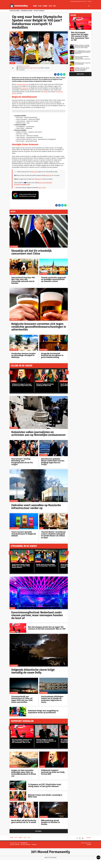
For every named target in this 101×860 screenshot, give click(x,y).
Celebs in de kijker (14, 10)
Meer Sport (84, 74)
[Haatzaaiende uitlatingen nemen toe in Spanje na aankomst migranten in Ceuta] (53, 678)
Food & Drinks (14, 528)
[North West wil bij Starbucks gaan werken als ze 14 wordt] (24, 802)
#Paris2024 (34, 172)
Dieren (12, 273)
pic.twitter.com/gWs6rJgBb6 (22, 184)
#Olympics (48, 175)
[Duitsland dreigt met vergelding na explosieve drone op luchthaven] (18, 707)
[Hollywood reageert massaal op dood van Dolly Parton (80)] (53, 752)
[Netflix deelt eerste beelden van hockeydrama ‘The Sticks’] (46, 550)
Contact (89, 844)
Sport (12, 63)
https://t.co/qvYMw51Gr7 (45, 182)
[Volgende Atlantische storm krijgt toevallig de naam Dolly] (39, 634)
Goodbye (34, 844)
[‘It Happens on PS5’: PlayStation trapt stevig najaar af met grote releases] (18, 781)
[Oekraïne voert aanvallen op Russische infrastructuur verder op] (39, 470)
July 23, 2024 (42, 187)
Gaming (12, 789)
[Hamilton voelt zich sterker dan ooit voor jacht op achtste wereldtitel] (72, 67)
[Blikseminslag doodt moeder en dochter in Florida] (53, 802)
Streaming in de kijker (26, 10)
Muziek (12, 608)
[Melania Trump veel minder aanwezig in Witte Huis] (18, 792)
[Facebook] (77, 837)
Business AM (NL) (15, 844)
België (46, 91)
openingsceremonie (22, 84)
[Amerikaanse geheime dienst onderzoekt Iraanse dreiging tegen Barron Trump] (53, 441)
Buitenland (13, 246)
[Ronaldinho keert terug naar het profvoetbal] (72, 62)
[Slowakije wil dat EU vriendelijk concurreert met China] (39, 215)
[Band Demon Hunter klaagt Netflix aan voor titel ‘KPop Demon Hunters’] (22, 550)
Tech (50, 6)
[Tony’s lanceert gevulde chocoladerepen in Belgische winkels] (24, 514)
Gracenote (25, 88)
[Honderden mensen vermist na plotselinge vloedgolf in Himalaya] (24, 335)
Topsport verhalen (39, 10)
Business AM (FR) (25, 844)
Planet (45, 6)
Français (89, 1)
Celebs (42, 766)
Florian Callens (25, 66)
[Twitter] (80, 837)
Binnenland (13, 319)
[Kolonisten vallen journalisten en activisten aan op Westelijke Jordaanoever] (39, 397)
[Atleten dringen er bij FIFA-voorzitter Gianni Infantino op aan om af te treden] (46, 725)
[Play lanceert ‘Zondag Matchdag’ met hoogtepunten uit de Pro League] (24, 441)
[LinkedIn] (82, 837)
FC (13, 68)
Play (39, 6)
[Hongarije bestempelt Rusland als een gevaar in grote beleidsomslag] (53, 335)
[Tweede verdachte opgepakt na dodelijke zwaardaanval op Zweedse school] (53, 259)
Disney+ (12, 631)
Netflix (14, 561)
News (35, 6)
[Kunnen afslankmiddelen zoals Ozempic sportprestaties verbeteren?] (72, 56)
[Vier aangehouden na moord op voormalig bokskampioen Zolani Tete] (72, 50)
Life (54, 6)
